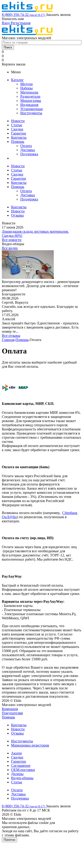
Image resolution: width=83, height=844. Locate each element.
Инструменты (31, 113)
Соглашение (20, 766)
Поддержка (29, 154)
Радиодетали (30, 96)
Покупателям (12, 713)
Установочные (31, 109)
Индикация (29, 105)
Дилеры (17, 774)
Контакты (19, 137)
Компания (10, 709)
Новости (18, 121)
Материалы (29, 92)
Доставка (27, 150)
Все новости (11, 240)
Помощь (17, 142)
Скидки (17, 129)
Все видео (10, 248)
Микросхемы (30, 101)
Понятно (9, 839)
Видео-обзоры (22, 778)
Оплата (26, 146)
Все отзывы (11, 336)
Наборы (26, 88)
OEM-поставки (23, 770)
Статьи (16, 125)
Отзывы (17, 733)
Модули (26, 84)
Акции (16, 753)
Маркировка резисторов (30, 745)
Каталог (17, 80)
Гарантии (18, 133)
